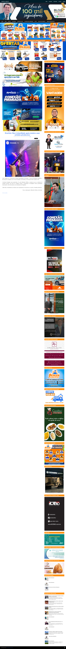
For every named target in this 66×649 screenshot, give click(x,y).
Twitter (64, 1)
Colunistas (14, 21)
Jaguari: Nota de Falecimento (52, 636)
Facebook (50, 1)
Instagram (55, 1)
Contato (9, 21)
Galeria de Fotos (20, 21)
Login (5, 21)
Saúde (36, 21)
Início (46, 1)
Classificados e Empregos (28, 21)
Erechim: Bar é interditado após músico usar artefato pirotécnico (22, 134)
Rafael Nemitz (5, 1)
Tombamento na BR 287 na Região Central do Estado (55, 631)
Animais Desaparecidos (50, 21)
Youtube (60, 1)
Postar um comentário (4, 192)
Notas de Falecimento (41, 21)
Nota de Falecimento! (51, 577)
